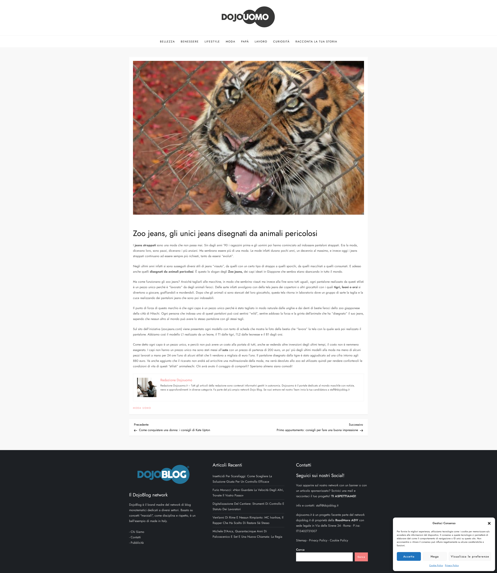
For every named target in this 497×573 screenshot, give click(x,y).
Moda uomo (142, 408)
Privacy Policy (452, 565)
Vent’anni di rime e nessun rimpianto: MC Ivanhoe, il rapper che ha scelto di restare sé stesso (248, 520)
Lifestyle (212, 41)
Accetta (409, 556)
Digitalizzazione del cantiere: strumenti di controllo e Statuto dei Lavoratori (248, 506)
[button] (489, 523)
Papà (245, 41)
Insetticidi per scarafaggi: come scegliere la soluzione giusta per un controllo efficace (242, 479)
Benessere (190, 41)
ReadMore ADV (346, 520)
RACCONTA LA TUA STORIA (316, 41)
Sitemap (301, 540)
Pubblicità (137, 542)
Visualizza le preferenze (470, 556)
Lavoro (261, 41)
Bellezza (167, 41)
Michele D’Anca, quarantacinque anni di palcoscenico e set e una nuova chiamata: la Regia (247, 534)
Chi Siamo (137, 532)
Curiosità (281, 41)
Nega (435, 556)
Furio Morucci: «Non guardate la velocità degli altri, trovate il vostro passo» (248, 493)
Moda (230, 41)
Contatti (136, 537)
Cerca (300, 549)
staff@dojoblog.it (327, 505)
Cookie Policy (436, 565)
